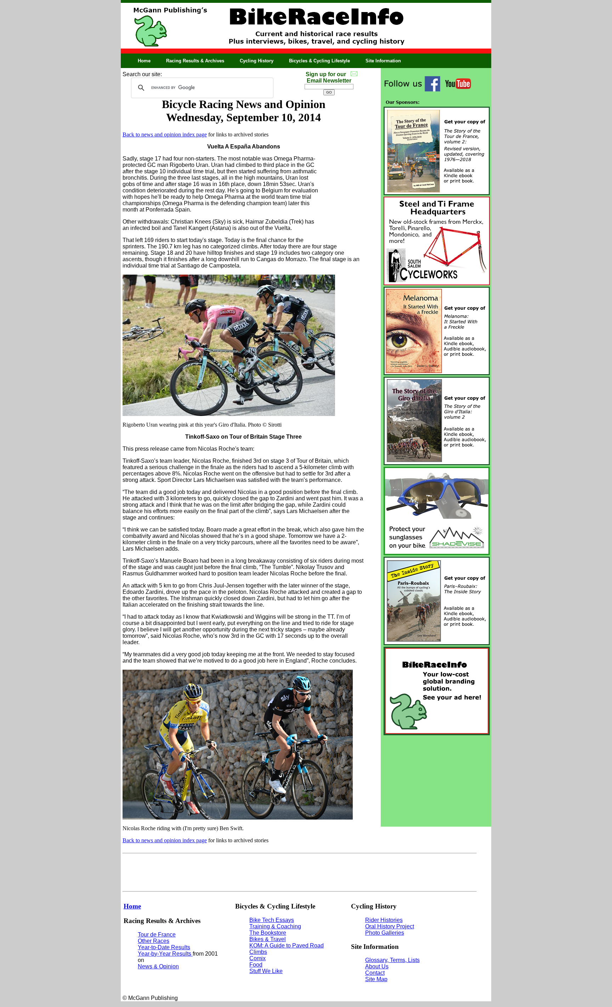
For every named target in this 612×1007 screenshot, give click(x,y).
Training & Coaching (275, 926)
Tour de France (157, 935)
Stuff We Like (266, 971)
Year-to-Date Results (164, 947)
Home (144, 60)
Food (255, 965)
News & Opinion (158, 966)
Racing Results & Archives (195, 60)
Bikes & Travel (267, 939)
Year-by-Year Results (165, 954)
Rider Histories (384, 920)
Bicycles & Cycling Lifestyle (319, 60)
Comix (257, 958)
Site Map (376, 979)
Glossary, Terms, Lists (392, 960)
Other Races (153, 941)
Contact (375, 973)
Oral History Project (389, 926)
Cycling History (256, 60)
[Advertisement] (436, 781)
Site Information (383, 60)
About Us (377, 966)
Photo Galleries (384, 933)
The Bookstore (267, 933)
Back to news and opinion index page (165, 134)
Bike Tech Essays (271, 920)
